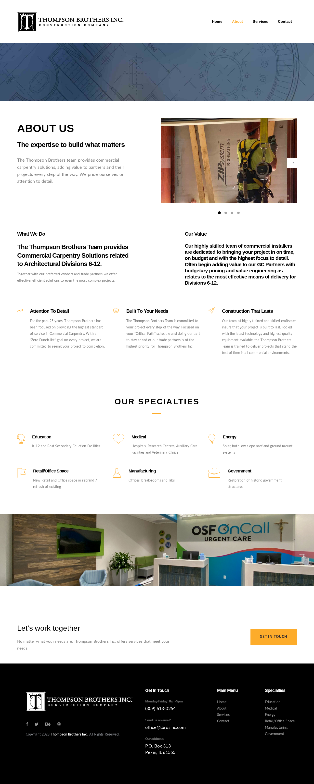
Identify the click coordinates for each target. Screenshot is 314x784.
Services (223, 715)
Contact (223, 721)
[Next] (292, 163)
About (222, 708)
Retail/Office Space (280, 721)
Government (274, 734)
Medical (271, 708)
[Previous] (165, 163)
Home (222, 702)
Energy (270, 715)
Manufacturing (276, 727)
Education (272, 702)
